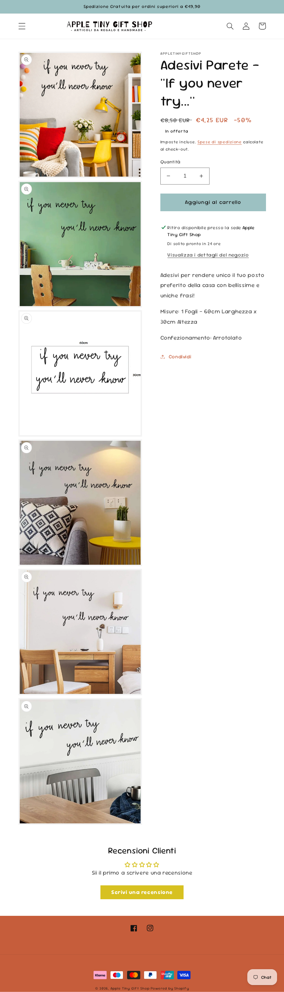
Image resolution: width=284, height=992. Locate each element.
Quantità (170, 162)
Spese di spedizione (219, 142)
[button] (22, 26)
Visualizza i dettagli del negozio (208, 254)
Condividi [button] (180, 356)
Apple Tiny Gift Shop (130, 988)
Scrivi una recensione (142, 892)
